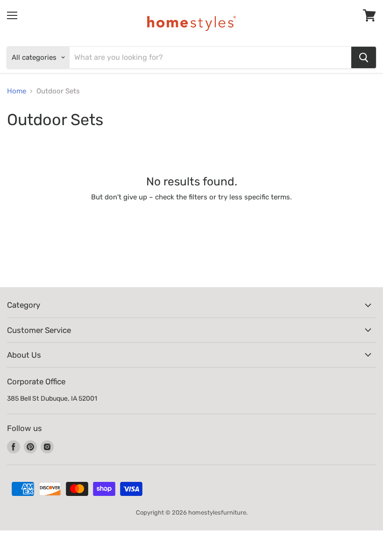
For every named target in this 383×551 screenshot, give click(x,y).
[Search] (363, 57)
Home (16, 91)
